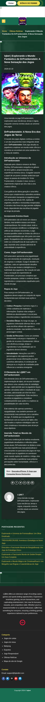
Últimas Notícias (16, 31)
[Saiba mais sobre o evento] (22, 12)
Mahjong (7, 646)
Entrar (11, 3)
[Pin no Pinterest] (28, 483)
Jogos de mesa (10, 642)
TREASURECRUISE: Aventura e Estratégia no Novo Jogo (22, 542)
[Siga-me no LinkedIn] (20, 678)
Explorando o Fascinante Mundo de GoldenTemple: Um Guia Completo (22, 555)
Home (4, 31)
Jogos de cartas (10, 638)
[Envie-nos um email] (11, 678)
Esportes (7, 650)
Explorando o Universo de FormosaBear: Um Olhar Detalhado (21, 535)
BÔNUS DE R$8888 (28, 3)
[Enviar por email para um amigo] (24, 483)
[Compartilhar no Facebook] (16, 483)
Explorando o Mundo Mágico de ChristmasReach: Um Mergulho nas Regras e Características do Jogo (22, 562)
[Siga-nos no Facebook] (3, 678)
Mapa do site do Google (13, 661)
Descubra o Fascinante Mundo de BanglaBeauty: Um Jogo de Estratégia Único (22, 549)
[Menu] (3, 21)
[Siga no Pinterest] (16, 678)
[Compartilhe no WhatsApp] (12, 483)
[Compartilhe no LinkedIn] (32, 483)
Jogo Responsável (11, 654)
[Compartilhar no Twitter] (20, 483)
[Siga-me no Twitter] (7, 678)
